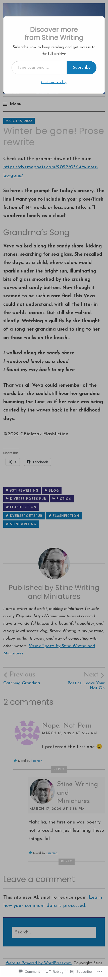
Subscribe (81, 68)
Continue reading (54, 82)
